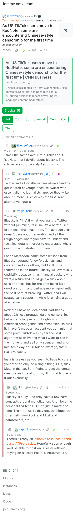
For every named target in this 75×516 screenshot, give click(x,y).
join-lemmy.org (14, 509)
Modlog (8, 478)
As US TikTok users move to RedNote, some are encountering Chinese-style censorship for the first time (27, 32)
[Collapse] (7, 146)
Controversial (35, 119)
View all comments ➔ (17, 137)
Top (18, 119)
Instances (10, 486)
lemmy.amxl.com (18, 4)
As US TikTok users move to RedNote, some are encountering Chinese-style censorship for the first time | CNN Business (36, 70)
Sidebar (10, 110)
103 (8, 50)
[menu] (69, 4)
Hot (7, 119)
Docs (7, 494)
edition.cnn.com (12, 44)
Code (7, 501)
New (53, 119)
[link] (16, 50)
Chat (8, 128)
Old (63, 119)
